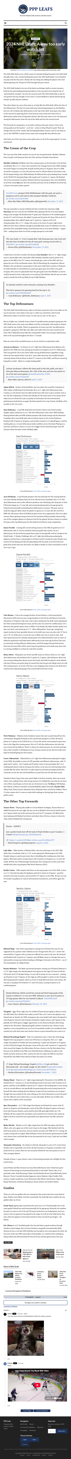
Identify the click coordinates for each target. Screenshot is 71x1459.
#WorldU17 (10, 244)
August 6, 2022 (42, 843)
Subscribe (61, 1431)
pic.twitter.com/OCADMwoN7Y (42, 840)
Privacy (22, 1455)
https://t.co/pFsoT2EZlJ (19, 840)
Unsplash (30, 70)
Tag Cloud (40, 1427)
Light (25, 1439)
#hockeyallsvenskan (54, 1067)
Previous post (27, 1250)
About (31, 1424)
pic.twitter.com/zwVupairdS (17, 377)
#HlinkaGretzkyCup (20, 834)
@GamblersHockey (36, 374)
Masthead (32, 1430)
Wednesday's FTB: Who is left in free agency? (28, 1255)
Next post (59, 1250)
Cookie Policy (36, 1455)
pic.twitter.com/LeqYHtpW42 (18, 1001)
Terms (28, 1455)
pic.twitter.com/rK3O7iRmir (44, 1069)
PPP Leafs (41, 9)
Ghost (54, 1453)
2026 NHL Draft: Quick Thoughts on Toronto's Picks (62, 1277)
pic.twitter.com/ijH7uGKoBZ (27, 244)
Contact (50, 1455)
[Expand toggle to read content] (64, 1291)
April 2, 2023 (37, 379)
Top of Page (27, 1410)
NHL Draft (35, 38)
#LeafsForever (12, 193)
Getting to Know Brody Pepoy (40, 1274)
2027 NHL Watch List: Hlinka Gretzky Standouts (18, 1275)
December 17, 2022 (55, 201)
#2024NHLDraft (34, 834)
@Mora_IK (41, 1064)
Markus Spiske (21, 70)
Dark (34, 1439)
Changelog (23, 1430)
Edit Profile (23, 1424)
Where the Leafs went (60, 1253)
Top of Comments (42, 1410)
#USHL (47, 374)
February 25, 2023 (39, 1004)
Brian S (23, 54)
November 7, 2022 (49, 1072)
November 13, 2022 (41, 247)
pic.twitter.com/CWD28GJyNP (18, 293)
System (25, 1444)
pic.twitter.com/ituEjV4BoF (17, 198)
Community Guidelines (27, 1427)
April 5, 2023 (45, 295)
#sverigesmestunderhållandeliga (19, 1069)
